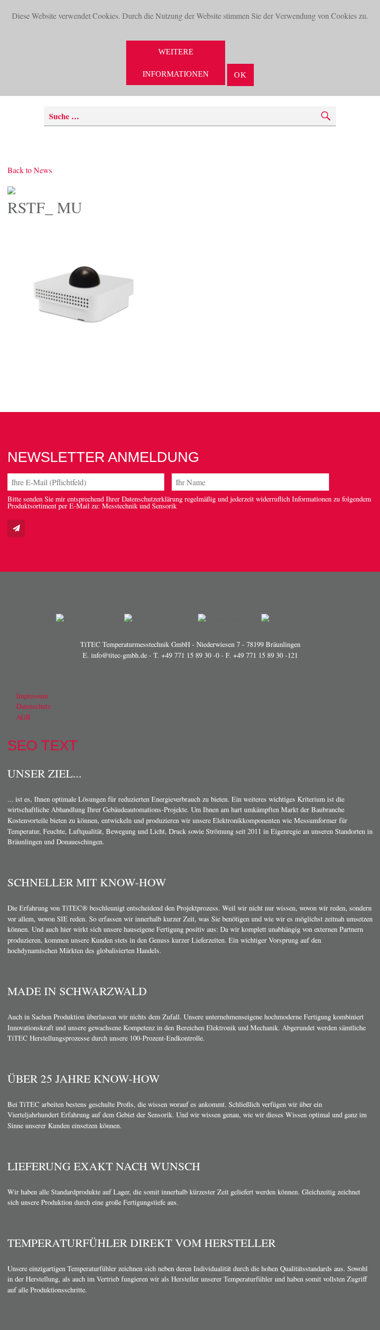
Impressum (32, 695)
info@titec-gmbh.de (119, 655)
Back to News (29, 170)
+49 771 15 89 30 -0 (190, 655)
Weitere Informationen (175, 62)
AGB (23, 717)
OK (240, 75)
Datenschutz (33, 706)
